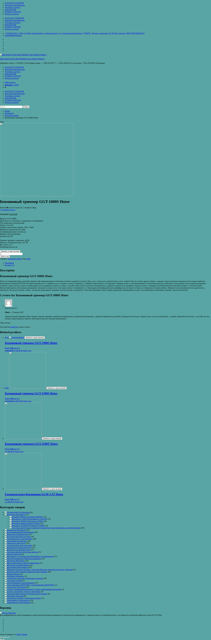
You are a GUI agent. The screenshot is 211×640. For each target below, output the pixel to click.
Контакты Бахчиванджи (15, 5)
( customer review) (7, 210)
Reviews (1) (9, 265)
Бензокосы (9, 113)
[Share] (3, 637)
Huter (28, 259)
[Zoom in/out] (8, 637)
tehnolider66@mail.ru (13, 35)
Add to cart (5, 256)
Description (9, 263)
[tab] (108, 263)
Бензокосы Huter (12, 115)
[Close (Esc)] (1, 637)
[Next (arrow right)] (3, 639)
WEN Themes (21, 634)
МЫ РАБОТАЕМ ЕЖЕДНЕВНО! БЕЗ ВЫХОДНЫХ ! (22, 59)
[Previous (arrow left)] (1, 639)
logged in (13, 327)
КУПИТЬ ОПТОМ (13, 12)
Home (7, 111)
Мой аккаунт (10, 82)
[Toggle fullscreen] (6, 637)
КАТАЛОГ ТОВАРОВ (14, 3)
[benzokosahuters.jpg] (36, 196)
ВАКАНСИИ (10, 10)
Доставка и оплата (12, 7)
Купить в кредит (12, 14)
